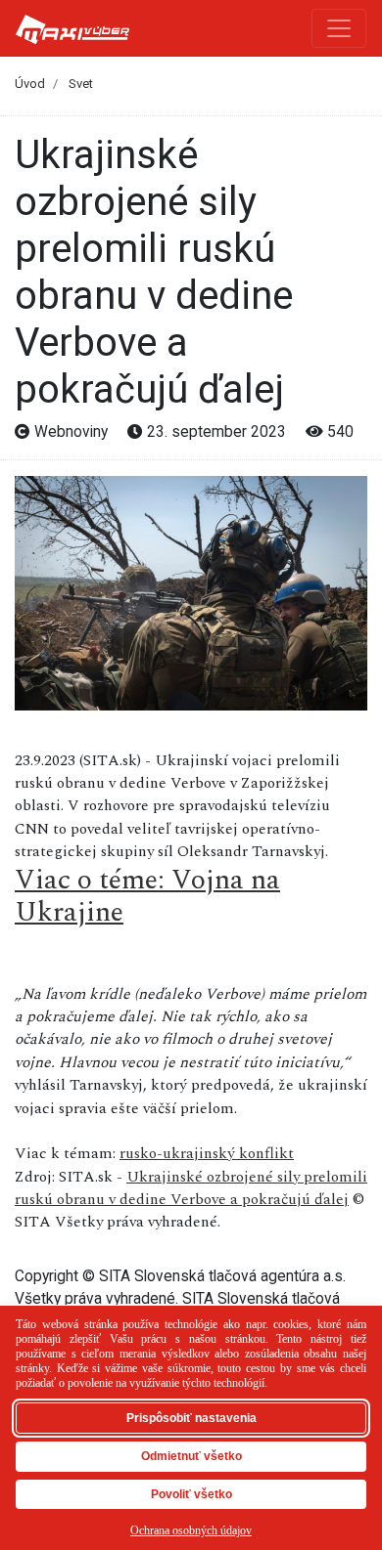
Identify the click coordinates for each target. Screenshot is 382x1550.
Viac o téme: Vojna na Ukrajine (147, 896)
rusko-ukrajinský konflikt (206, 1153)
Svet (81, 83)
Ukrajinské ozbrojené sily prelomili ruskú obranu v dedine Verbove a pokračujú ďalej (191, 1188)
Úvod (30, 83)
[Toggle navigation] (338, 28)
